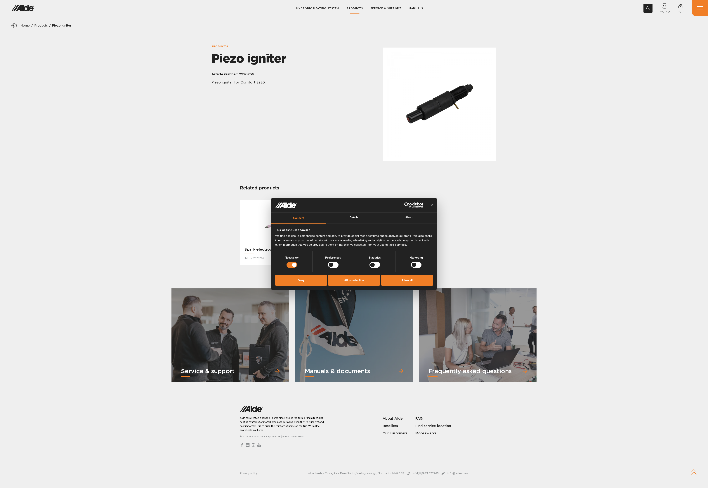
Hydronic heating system (317, 8)
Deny (301, 280)
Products (355, 8)
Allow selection (354, 280)
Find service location (433, 425)
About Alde (393, 418)
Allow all (407, 280)
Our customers (395, 433)
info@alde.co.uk (457, 473)
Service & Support (386, 8)
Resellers (390, 425)
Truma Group (297, 436)
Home (25, 25)
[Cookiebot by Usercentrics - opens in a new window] (407, 205)
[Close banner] (431, 205)
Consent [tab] (298, 217)
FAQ (419, 418)
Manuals (416, 8)
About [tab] (409, 217)
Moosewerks (425, 433)
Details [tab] (354, 217)
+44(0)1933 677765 (426, 473)
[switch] (333, 265)
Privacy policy (249, 473)
